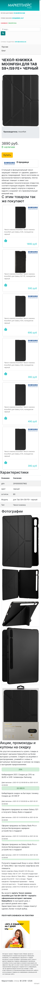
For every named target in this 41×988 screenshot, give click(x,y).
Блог (4, 51)
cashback (4, 23)
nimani (36, 983)
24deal (16, 981)
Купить (7, 155)
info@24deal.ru (20, 42)
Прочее (5, 47)
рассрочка (12, 23)
